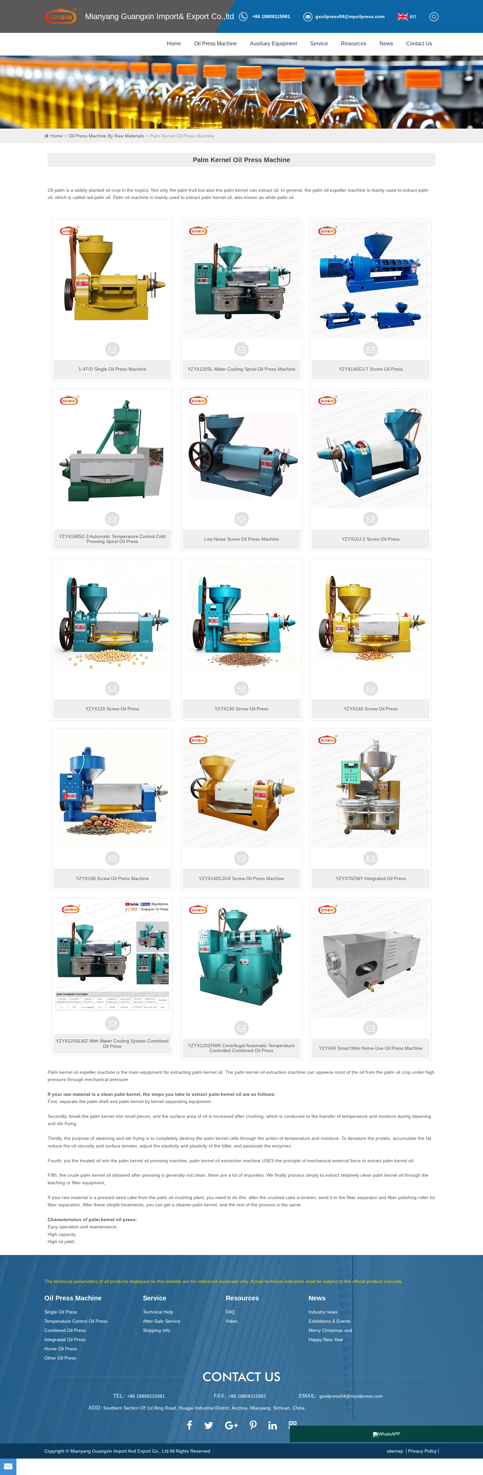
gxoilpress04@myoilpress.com (349, 16)
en (412, 16)
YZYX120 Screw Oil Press (112, 708)
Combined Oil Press (65, 1330)
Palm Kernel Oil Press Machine (182, 135)
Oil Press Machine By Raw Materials (106, 135)
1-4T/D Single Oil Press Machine (112, 369)
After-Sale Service (161, 1321)
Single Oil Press (60, 1312)
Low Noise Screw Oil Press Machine (241, 539)
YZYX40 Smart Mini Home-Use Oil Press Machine (371, 1048)
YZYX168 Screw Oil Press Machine (112, 878)
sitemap (395, 1451)
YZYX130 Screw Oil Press (241, 708)
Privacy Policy (422, 1451)
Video (232, 1321)
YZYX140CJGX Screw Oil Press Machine (241, 878)
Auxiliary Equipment (273, 43)
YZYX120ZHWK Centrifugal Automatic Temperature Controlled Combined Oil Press (241, 1048)
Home (174, 43)
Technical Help (158, 1312)
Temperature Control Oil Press (75, 1321)
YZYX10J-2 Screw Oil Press (371, 539)
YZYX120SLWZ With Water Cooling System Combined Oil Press (112, 1043)
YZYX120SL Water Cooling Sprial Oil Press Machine (241, 369)
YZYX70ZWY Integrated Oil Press (371, 878)
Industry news (323, 1312)
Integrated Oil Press (65, 1339)
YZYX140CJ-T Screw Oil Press (371, 369)
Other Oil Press (60, 1358)
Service (319, 43)
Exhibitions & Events (330, 1321)
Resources (353, 43)
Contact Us (419, 43)
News (386, 43)
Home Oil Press (60, 1348)
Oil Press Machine (215, 43)
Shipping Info (156, 1330)
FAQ (230, 1312)
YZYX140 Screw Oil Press (371, 708)
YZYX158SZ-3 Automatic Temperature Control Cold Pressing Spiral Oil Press (112, 539)
